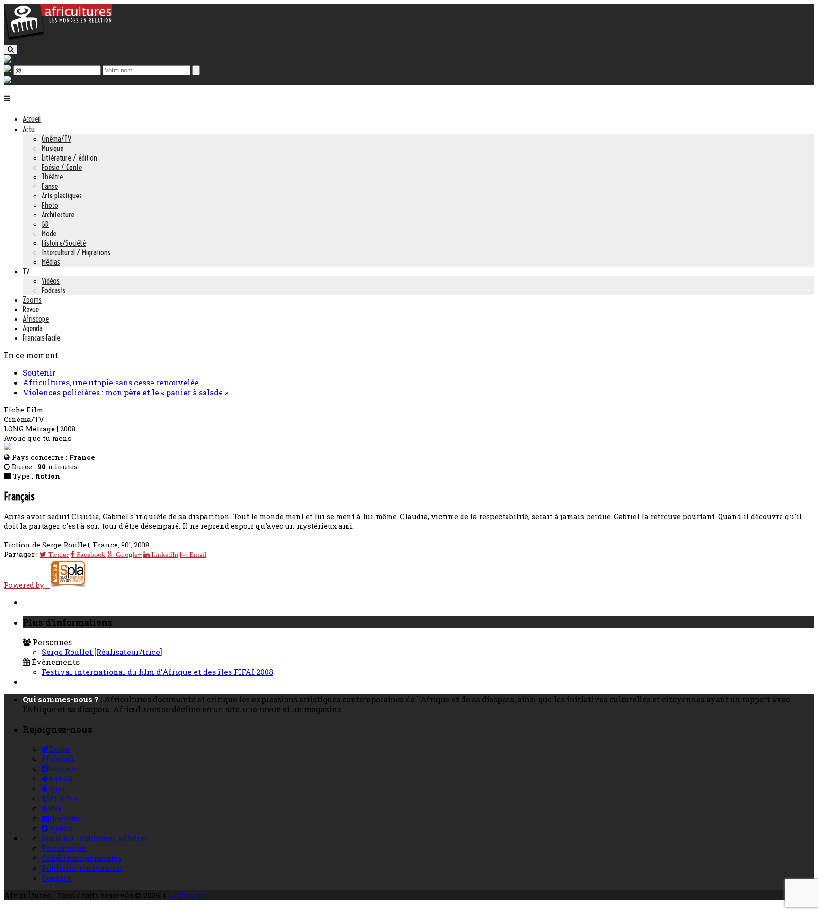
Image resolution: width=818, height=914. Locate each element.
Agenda (33, 328)
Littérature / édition (69, 157)
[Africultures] (58, 39)
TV (26, 271)
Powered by (27, 585)
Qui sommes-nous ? (60, 699)
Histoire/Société (64, 243)
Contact (56, 878)
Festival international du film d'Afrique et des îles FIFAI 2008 (157, 672)
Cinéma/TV (56, 138)
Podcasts (54, 290)
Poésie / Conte (62, 167)
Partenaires (64, 848)
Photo (50, 205)
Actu (29, 129)
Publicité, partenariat (82, 868)
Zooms (32, 300)
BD (45, 224)
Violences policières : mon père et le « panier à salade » (125, 392)
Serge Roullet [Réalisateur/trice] (102, 652)
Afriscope (36, 318)
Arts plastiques (62, 195)
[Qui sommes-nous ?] (7, 80)
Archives (186, 895)
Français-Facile (41, 337)
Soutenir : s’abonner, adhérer (95, 838)
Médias (51, 262)
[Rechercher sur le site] (10, 49)
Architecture (58, 214)
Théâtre (52, 176)
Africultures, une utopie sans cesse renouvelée (111, 382)
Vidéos (51, 281)
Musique (52, 148)
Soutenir (39, 372)
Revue (31, 309)
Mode (49, 233)
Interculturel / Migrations (76, 252)
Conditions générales (82, 858)
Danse (50, 186)
